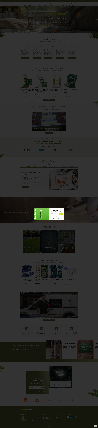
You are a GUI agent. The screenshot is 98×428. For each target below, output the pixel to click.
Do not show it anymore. (57, 218)
